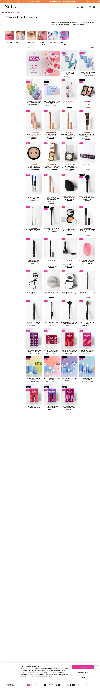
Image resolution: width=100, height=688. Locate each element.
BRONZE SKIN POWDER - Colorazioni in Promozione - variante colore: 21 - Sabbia (32, 164)
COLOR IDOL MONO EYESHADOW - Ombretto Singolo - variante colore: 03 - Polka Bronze (68, 164)
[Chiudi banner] (97, 665)
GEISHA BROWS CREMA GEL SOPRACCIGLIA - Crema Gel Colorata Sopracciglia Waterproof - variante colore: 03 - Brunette (71, 260)
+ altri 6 (73, 101)
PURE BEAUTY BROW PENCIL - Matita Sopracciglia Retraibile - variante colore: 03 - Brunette (36, 228)
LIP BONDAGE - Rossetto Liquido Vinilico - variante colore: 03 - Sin (68, 101)
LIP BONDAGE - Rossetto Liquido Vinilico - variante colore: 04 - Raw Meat (70, 101)
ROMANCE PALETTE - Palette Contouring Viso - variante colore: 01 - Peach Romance (85, 101)
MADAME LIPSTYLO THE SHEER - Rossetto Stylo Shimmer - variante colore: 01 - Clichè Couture (64, 132)
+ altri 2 (55, 132)
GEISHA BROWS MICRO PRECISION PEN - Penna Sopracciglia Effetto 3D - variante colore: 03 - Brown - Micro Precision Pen (52, 260)
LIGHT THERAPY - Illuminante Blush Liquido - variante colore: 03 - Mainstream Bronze (34, 132)
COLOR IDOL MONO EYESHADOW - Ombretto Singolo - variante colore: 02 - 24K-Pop (66, 164)
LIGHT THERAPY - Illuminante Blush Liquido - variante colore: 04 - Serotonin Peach (36, 132)
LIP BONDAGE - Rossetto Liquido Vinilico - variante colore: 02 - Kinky (66, 101)
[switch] (44, 685)
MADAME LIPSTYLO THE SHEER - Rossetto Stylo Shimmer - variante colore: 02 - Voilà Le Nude (66, 132)
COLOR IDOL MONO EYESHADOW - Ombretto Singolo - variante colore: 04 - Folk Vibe (70, 164)
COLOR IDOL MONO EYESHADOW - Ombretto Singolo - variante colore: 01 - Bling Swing (64, 164)
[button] (78, 7)
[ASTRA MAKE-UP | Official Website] (10, 7)
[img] (69, 107)
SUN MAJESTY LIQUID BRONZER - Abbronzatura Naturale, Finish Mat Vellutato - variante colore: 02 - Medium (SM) (87, 132)
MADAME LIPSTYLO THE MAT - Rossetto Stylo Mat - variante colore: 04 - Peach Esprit (53, 132)
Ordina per (28, 47)
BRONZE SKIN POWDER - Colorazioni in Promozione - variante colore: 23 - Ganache (36, 164)
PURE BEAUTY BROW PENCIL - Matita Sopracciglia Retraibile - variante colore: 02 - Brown (34, 228)
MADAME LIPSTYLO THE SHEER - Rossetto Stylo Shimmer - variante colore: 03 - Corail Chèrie (68, 132)
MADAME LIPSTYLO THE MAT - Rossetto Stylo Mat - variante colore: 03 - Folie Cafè (51, 132)
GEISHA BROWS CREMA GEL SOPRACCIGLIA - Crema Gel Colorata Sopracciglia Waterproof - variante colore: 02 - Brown (69, 260)
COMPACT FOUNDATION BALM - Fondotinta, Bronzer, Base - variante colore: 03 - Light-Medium (51, 164)
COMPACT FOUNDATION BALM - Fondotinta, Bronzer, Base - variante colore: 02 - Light (49, 164)
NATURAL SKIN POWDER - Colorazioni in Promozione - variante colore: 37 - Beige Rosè (68, 228)
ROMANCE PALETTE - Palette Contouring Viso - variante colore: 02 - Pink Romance (87, 101)
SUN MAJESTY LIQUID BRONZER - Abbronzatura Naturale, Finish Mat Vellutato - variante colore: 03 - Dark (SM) (89, 132)
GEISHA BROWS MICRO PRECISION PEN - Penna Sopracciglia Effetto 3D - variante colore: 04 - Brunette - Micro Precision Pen (54, 260)
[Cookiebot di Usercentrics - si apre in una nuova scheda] (10, 685)
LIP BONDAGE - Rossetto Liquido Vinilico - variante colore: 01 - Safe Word (64, 101)
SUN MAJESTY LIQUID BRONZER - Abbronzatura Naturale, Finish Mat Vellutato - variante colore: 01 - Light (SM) (85, 132)
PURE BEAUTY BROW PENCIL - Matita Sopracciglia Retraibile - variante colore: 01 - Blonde (32, 228)
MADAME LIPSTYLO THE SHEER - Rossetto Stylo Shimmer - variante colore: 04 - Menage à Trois (70, 132)
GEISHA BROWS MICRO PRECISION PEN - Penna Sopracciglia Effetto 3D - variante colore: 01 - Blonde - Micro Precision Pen (48, 260)
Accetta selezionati (83, 672)
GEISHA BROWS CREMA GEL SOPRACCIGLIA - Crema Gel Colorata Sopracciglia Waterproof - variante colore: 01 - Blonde (67, 260)
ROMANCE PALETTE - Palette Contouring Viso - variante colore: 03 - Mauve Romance (89, 101)
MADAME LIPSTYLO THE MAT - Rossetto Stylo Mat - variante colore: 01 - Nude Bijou (47, 132)
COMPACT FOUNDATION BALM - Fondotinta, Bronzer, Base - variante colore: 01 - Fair (47, 164)
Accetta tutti (83, 667)
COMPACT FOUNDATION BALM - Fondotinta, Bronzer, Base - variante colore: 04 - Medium (53, 164)
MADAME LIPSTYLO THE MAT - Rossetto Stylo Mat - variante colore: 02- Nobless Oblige (49, 132)
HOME (3, 12)
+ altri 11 (73, 164)
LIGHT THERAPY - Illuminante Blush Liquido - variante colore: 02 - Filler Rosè (32, 132)
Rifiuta (83, 677)
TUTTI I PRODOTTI (8, 12)
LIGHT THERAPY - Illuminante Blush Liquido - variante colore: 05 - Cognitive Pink (38, 132)
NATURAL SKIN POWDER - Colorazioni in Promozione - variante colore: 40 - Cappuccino (70, 228)
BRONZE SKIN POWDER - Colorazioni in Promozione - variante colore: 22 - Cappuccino (34, 164)
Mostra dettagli (82, 685)
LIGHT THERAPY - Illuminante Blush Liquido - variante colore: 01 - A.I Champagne (30, 132)
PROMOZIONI (16, 12)
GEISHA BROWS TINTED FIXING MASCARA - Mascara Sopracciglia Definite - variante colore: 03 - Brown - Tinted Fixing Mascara (88, 228)
